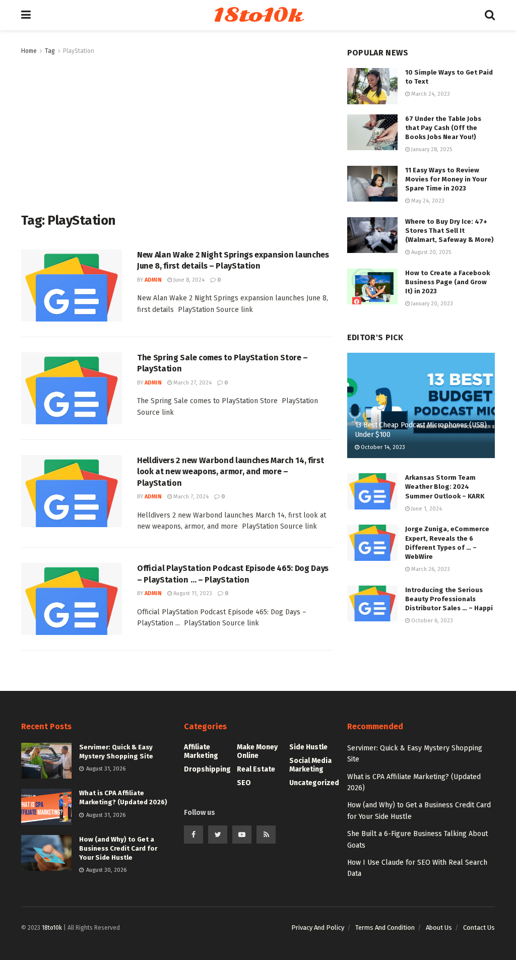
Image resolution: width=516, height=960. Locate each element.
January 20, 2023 (431, 303)
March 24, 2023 (430, 94)
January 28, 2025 (431, 149)
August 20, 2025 (430, 252)
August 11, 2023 (192, 593)
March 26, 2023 (430, 569)
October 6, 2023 (431, 620)
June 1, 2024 (426, 508)
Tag (50, 50)
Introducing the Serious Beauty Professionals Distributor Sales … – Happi (449, 599)
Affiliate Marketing (201, 751)
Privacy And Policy (317, 927)
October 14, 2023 (382, 447)
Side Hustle (308, 747)
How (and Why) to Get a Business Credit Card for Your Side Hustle (118, 848)
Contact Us (479, 927)
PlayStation (78, 50)
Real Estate (256, 769)
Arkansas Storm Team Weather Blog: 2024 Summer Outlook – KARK (444, 486)
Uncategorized (314, 783)
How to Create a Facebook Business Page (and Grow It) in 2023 (447, 282)
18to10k (257, 15)
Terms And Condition (385, 927)
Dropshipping (207, 769)
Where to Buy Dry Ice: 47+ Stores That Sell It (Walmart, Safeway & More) (449, 230)
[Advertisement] (176, 132)
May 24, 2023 (427, 201)
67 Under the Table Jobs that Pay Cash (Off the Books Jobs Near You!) (443, 128)
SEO (244, 783)
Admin (153, 280)
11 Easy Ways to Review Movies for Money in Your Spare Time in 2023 (446, 179)
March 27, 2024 (192, 382)
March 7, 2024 (190, 496)
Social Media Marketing (310, 765)
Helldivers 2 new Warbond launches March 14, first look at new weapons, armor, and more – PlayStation (230, 472)
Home (29, 50)
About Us (439, 927)
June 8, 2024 (188, 280)
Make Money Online (257, 751)
